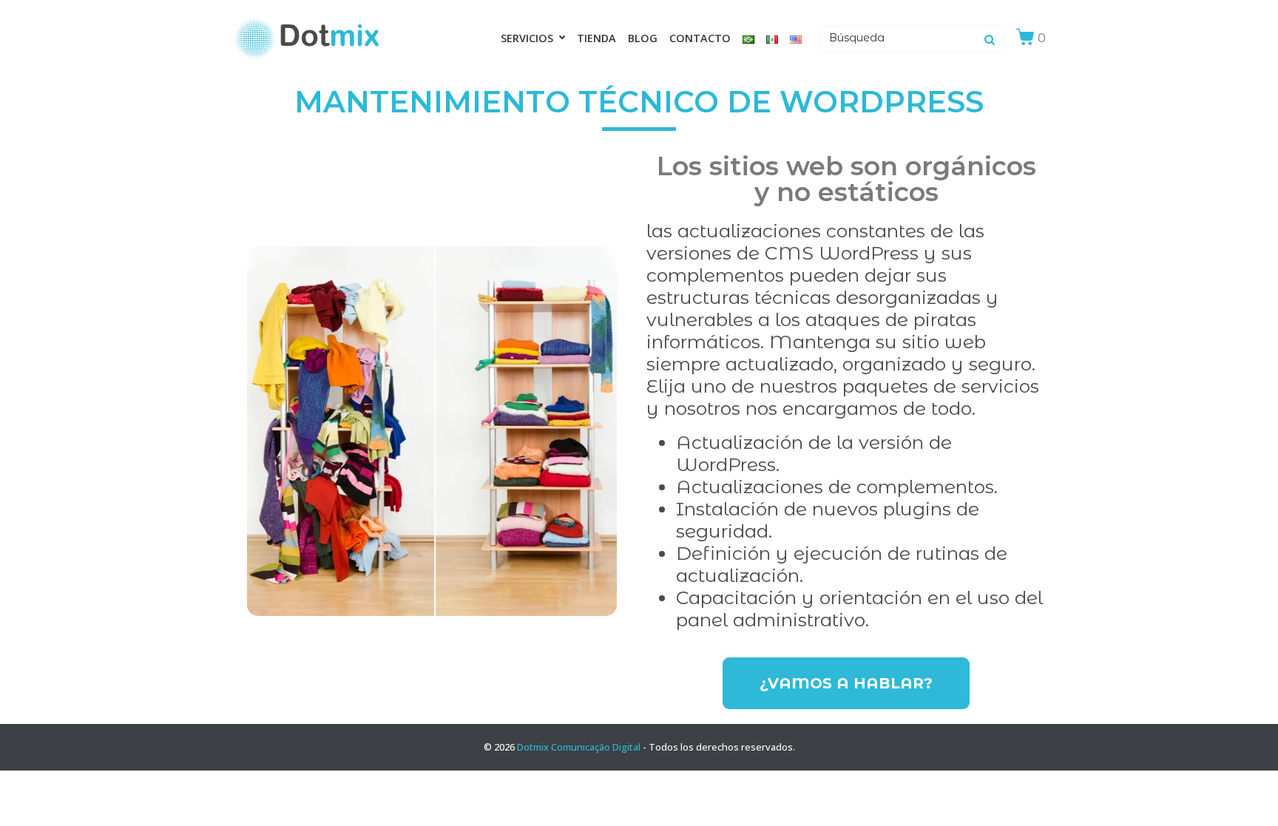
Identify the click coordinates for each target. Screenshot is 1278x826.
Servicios (527, 38)
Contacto (700, 38)
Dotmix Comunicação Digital (578, 747)
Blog (642, 38)
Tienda (596, 38)
